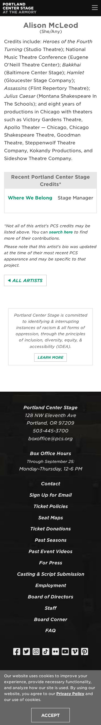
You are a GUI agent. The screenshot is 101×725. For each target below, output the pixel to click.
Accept (50, 715)
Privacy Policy (70, 694)
